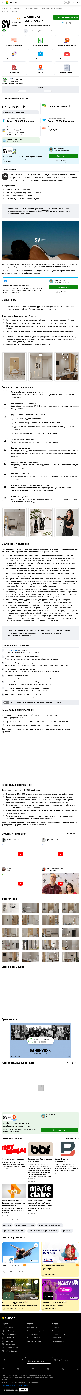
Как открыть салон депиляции (14, 1159)
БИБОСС (13, 2)
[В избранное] (26, 31)
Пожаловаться (6, 1220)
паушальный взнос (62, 104)
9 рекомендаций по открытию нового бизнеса (40, 1160)
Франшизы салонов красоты (13, 1231)
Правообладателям (18, 1220)
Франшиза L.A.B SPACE (52, 1303)
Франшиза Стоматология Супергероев (53, 1267)
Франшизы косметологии (25, 1225)
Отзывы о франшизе (14, 59)
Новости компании (66, 72)
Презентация (14, 72)
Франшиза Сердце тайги (13, 1303)
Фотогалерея (40, 59)
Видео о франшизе (66, 59)
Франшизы (7, 1225)
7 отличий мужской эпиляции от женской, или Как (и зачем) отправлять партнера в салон (40, 1203)
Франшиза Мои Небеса (12, 1266)
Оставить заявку (11, 650)
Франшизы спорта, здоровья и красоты (43, 1231)
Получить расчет (63, 156)
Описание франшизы (40, 45)
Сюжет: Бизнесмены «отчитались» (63, 1160)
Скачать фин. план (14, 139)
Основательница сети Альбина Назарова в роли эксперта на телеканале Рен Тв (14, 1203)
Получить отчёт (59, 1130)
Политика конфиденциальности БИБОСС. (15, 1385)
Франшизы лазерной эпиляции (50, 1225)
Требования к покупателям (66, 45)
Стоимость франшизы (14, 45)
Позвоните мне (63, 287)
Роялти (9, 127)
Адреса (40, 72)
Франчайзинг (67, 1231)
